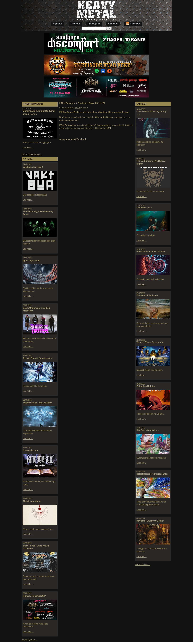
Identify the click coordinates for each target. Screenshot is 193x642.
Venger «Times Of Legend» (149, 342)
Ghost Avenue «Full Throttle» (150, 251)
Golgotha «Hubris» (145, 386)
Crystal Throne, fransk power (37, 358)
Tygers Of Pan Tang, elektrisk (37, 403)
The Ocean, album (32, 501)
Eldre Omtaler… (142, 564)
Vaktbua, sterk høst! (33, 167)
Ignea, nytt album (31, 260)
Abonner (135, 23)
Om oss (113, 23)
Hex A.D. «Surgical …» (147, 430)
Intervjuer (94, 23)
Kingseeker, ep (30, 450)
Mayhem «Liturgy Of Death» (150, 521)
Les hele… (28, 147)
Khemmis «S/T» (144, 208)
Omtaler (75, 23)
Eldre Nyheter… (29, 640)
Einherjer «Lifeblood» (147, 295)
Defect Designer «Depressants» (152, 474)
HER (108, 128)
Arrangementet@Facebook (72, 139)
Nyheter (57, 23)
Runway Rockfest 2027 (34, 596)
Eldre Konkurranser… (32, 154)
